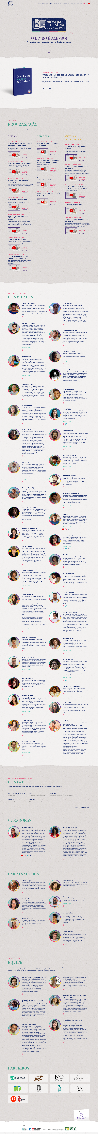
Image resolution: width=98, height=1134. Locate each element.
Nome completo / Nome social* (17, 793)
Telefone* (11, 799)
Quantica (54, 1133)
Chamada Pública (47, 3)
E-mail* (31, 793)
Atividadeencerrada (25, 156)
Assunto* (32, 799)
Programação (57, 3)
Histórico (79, 3)
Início (39, 3)
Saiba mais (47, 89)
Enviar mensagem (82, 807)
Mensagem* (53, 793)
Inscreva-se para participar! (16, 131)
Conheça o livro (26, 347)
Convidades (66, 3)
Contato (73, 3)
